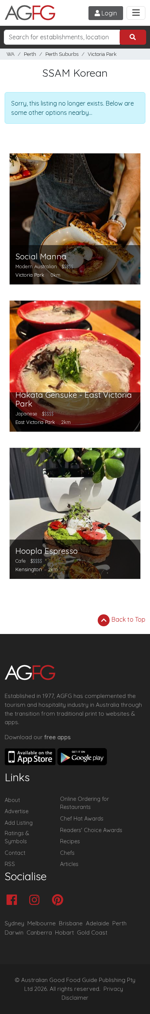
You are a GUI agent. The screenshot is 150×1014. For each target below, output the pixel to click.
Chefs (67, 852)
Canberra (39, 932)
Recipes (70, 841)
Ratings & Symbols (17, 837)
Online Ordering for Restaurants (84, 803)
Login (108, 13)
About (12, 800)
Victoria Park (102, 54)
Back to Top (127, 619)
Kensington (28, 569)
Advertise (16, 811)
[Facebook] (14, 900)
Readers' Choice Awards (91, 830)
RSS (10, 864)
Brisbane (71, 923)
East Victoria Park (35, 422)
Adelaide (97, 923)
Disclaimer (75, 997)
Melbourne (41, 923)
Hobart (64, 932)
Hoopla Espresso (46, 551)
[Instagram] (36, 900)
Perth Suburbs (61, 54)
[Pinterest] (59, 900)
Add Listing (19, 822)
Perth (30, 54)
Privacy (113, 988)
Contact (15, 852)
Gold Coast (92, 932)
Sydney (14, 923)
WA (11, 54)
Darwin (14, 932)
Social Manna (41, 256)
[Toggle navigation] (136, 13)
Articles (69, 864)
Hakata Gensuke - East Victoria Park (73, 399)
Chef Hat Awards (81, 818)
